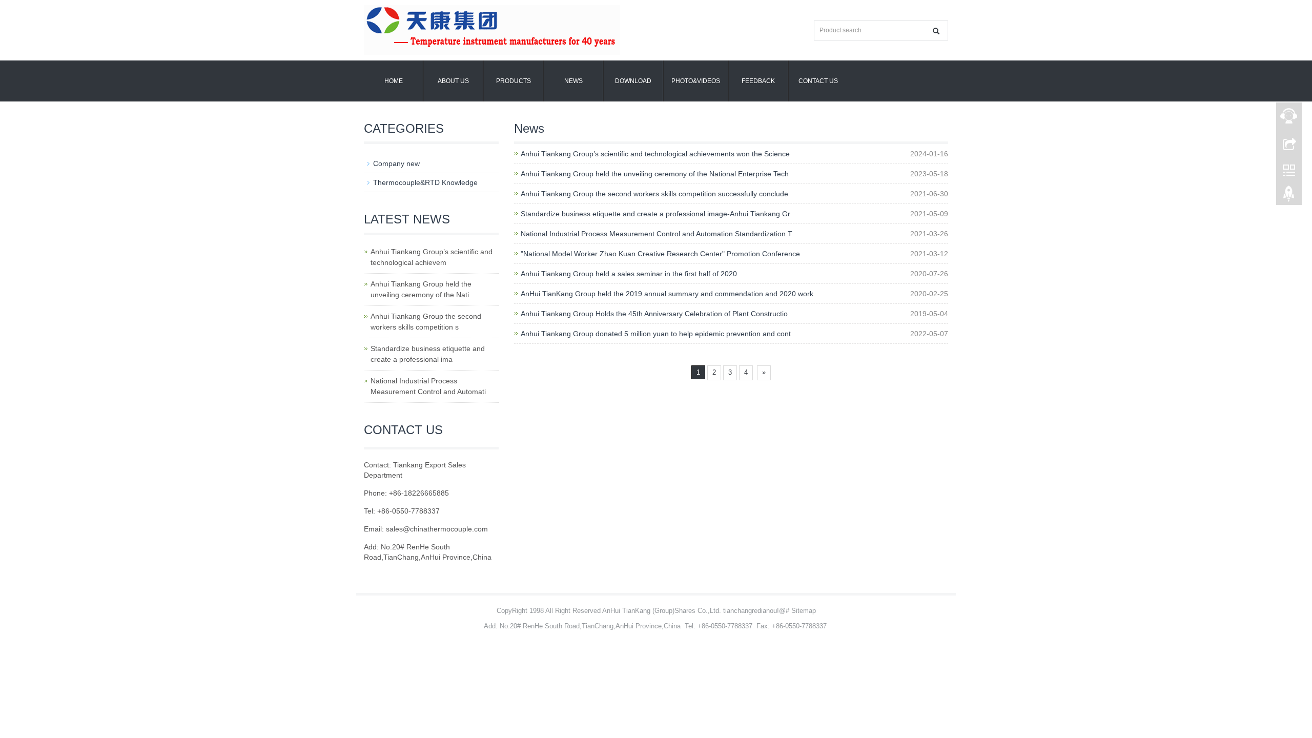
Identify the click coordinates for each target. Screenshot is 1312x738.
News (573, 81)
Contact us (818, 81)
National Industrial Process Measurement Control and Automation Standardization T (656, 234)
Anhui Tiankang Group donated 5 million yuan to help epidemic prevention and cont (656, 334)
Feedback (758, 81)
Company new (396, 163)
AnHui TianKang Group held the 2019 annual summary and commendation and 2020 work (667, 294)
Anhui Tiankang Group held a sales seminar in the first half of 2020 (629, 274)
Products (513, 81)
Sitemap (803, 610)
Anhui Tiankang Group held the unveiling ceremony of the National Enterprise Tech (655, 174)
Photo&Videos (695, 81)
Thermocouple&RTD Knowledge (425, 182)
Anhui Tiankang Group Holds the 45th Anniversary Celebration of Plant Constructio (654, 314)
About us (453, 81)
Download (633, 81)
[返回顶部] (1289, 196)
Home (393, 81)
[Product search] (936, 31)
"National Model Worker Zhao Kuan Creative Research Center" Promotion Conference (660, 254)
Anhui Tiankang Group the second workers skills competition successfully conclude (654, 194)
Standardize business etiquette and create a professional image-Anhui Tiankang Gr (655, 214)
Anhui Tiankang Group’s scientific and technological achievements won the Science (655, 154)
